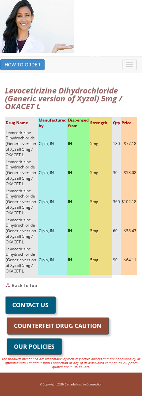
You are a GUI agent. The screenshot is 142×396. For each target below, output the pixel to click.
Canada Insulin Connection (83, 384)
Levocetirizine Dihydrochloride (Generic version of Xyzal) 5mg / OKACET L (21, 144)
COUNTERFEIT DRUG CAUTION (58, 326)
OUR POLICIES (34, 346)
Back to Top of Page (21, 286)
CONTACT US (30, 305)
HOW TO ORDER (22, 64)
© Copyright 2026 (52, 384)
